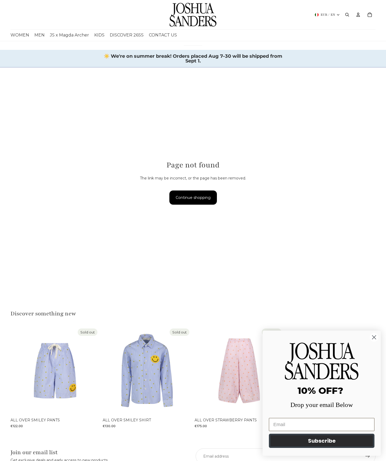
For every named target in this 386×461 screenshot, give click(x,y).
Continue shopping (193, 197)
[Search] (347, 14)
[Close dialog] (374, 337)
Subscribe (322, 440)
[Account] (358, 14)
